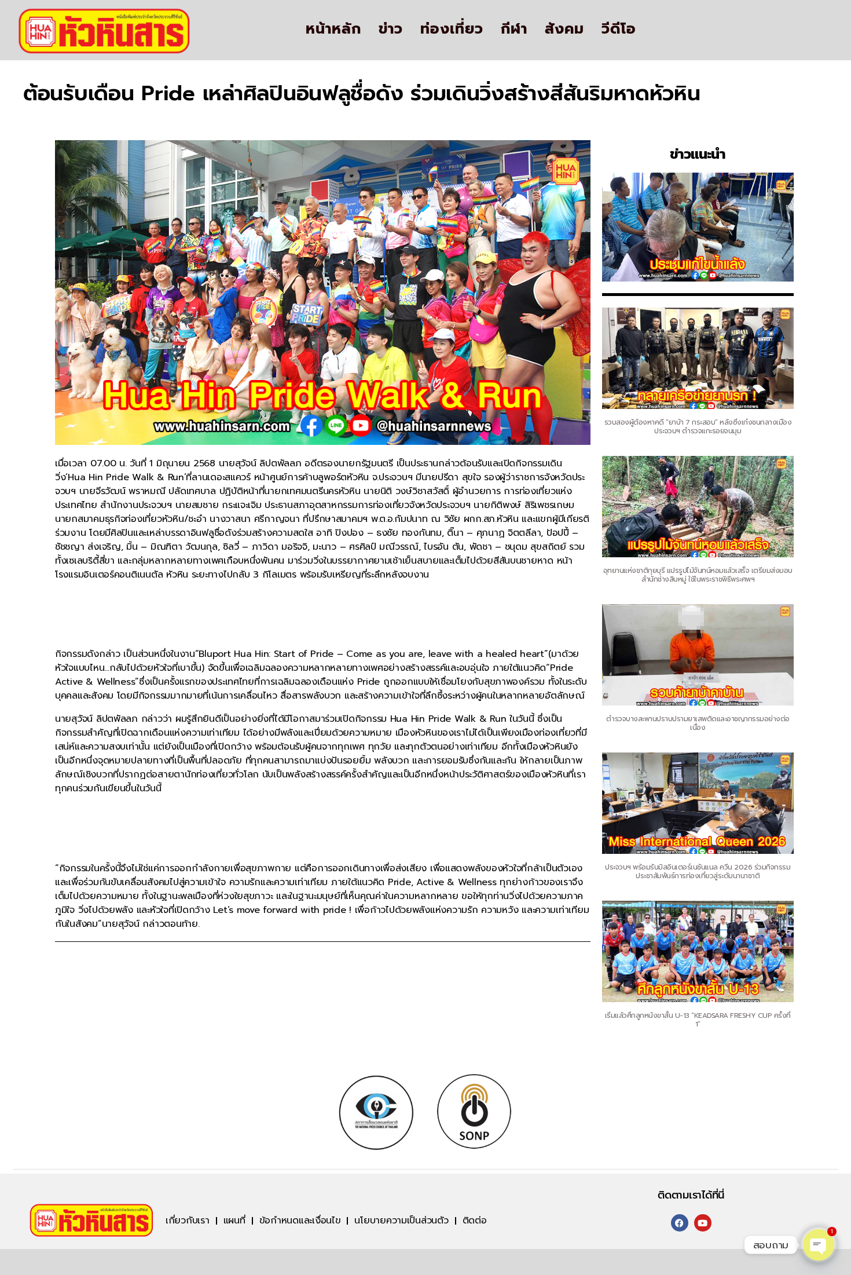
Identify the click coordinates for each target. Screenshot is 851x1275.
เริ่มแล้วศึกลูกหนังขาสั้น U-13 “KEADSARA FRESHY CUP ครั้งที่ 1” (698, 1019)
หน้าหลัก (333, 29)
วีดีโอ (618, 29)
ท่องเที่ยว (451, 29)
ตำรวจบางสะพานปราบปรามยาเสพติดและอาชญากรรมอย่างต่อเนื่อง (698, 723)
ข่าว (391, 29)
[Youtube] (702, 1223)
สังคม (564, 29)
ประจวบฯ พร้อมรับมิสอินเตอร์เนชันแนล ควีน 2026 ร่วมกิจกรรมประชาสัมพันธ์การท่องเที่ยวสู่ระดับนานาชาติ (697, 871)
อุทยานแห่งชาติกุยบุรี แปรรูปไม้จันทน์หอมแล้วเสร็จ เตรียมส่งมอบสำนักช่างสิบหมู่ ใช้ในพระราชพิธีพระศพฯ (698, 574)
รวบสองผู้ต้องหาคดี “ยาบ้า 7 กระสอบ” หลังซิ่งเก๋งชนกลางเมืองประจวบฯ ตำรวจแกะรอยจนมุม (698, 426)
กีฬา (514, 29)
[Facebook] (679, 1223)
